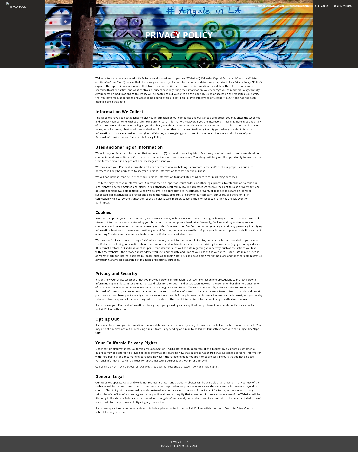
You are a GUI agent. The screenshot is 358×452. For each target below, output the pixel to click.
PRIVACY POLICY (179, 442)
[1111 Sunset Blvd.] (17, 6)
